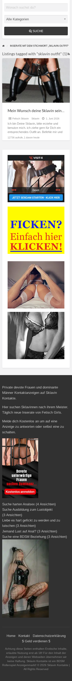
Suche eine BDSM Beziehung (24, 537)
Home (11, 636)
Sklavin (35, 118)
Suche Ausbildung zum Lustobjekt (27, 509)
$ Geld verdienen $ (36, 641)
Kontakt (24, 636)
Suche (37, 31)
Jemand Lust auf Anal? (19, 531)
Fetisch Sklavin (20, 118)
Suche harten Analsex (18, 504)
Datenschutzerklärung (49, 636)
